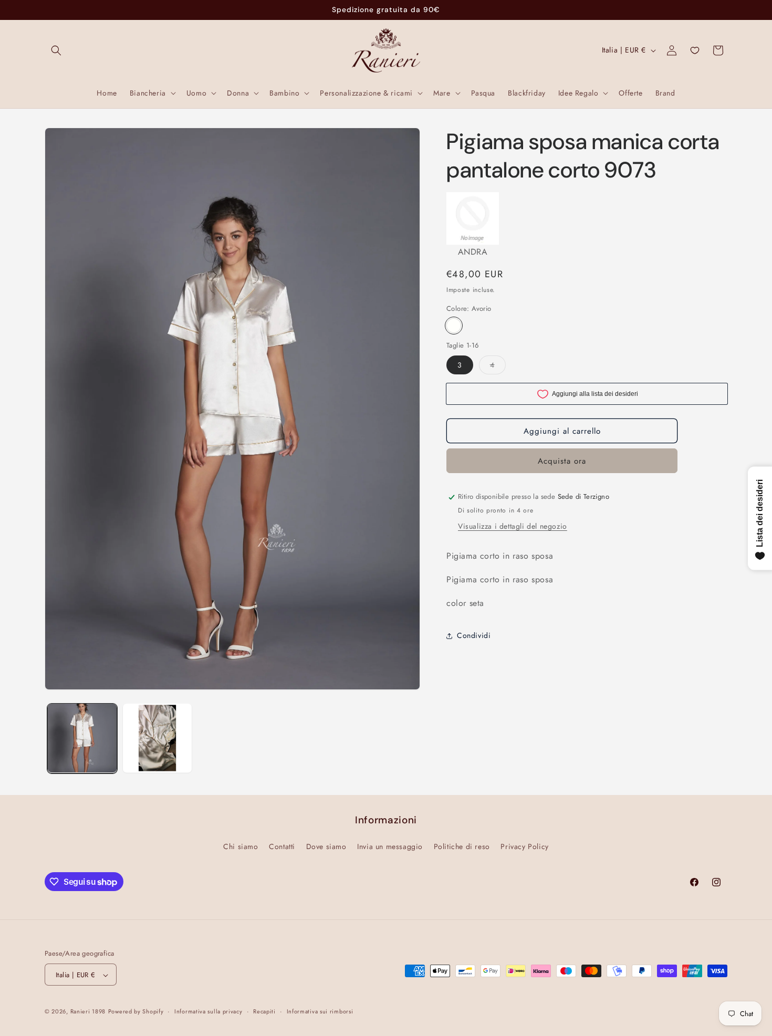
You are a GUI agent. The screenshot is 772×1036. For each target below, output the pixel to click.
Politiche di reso (462, 846)
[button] (56, 50)
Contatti (282, 846)
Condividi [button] (474, 635)
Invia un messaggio (390, 846)
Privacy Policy (524, 846)
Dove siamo (326, 846)
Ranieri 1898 (88, 1012)
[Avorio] (453, 326)
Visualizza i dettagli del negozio (512, 526)
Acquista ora (562, 461)
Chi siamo (240, 846)
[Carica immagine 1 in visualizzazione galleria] (82, 738)
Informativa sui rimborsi (320, 1011)
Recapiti (264, 1011)
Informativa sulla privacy (208, 1011)
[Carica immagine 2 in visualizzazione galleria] (157, 738)
